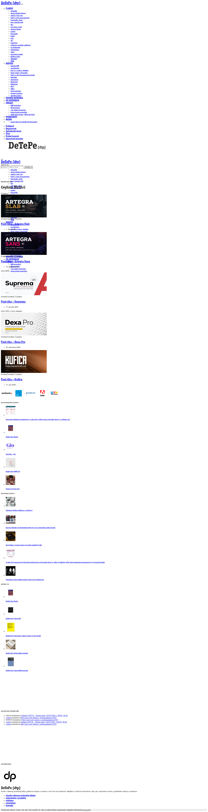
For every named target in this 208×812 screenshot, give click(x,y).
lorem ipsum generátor (19, 112)
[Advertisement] (73, 691)
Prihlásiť (10, 126)
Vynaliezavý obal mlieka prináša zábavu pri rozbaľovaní (25, 580)
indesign (14, 77)
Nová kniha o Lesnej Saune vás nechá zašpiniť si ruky (24, 545)
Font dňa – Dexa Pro (13, 342)
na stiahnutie (15, 47)
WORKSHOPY (11, 117)
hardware (14, 43)
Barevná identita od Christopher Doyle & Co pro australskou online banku (30, 528)
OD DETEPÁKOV (12, 101)
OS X (12, 86)
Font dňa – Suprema (13, 301)
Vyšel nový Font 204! (13, 489)
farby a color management (20, 18)
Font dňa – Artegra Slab (15, 224)
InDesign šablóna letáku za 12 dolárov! (19, 510)
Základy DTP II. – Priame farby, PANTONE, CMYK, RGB (44, 716)
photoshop (14, 80)
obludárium (15, 50)
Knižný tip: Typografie (13, 618)
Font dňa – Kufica (11, 379)
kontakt (9, 806)
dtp (12, 25)
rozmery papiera (16, 93)
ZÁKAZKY (14, 59)
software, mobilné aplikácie (21, 45)
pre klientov (15, 68)
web (12, 38)
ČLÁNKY (9, 9)
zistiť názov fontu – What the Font (23, 114)
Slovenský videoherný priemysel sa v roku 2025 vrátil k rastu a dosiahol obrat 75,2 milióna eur (38, 419)
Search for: (5, 165)
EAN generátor (16, 105)
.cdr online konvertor (18, 110)
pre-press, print (16, 27)
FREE (12, 61)
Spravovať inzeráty (14, 139)
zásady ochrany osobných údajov (21, 796)
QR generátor (15, 108)
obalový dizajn (16, 29)
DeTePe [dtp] (11, 3)
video (12, 52)
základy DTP (15, 66)
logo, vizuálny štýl (17, 22)
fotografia (14, 34)
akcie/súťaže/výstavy (18, 13)
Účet (8, 134)
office (13, 89)
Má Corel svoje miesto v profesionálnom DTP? (39, 718)
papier (13, 31)
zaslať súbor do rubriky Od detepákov (24, 122)
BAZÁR (9, 119)
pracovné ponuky (17, 54)
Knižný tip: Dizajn (12, 437)
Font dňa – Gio (11, 454)
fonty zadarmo (16, 91)
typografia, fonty (17, 20)
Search (28, 167)
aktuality (14, 11)
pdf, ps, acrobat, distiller (19, 70)
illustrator (14, 82)
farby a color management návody (23, 75)
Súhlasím (86, 810)
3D (12, 41)
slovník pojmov (16, 96)
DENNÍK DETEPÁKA (14, 98)
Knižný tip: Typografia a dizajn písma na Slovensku (23, 636)
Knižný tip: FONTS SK (13, 471)
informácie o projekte (16, 798)
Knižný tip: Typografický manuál (17, 670)
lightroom (14, 84)
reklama (9, 801)
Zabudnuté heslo (13, 131)
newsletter (11, 803)
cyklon (8, 718)
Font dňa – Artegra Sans (15, 261)
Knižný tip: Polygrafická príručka (17, 653)
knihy (13, 36)
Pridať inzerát (12, 136)
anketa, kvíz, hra (17, 15)
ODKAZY (9, 103)
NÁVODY (9, 64)
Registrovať (11, 129)
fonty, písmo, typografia (19, 73)
